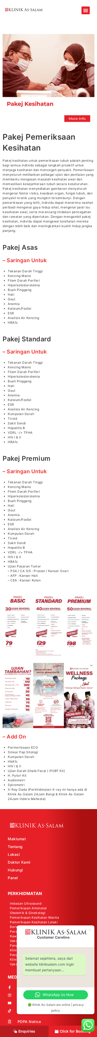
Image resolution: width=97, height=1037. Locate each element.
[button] (85, 10)
